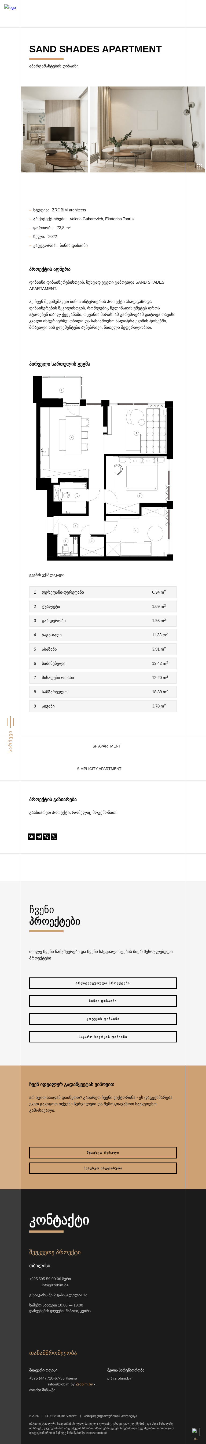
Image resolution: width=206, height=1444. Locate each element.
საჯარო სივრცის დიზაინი (103, 1036)
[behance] (46, 1327)
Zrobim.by (84, 1384)
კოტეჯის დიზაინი (103, 1018)
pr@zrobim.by (119, 1378)
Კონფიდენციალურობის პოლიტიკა (110, 1415)
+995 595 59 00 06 (45, 1279)
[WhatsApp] (31, 1285)
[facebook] (72, 1327)
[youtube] (59, 1327)
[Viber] (46, 836)
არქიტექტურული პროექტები (103, 983)
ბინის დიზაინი (103, 1000)
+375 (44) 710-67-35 (47, 1378)
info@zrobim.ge (55, 1285)
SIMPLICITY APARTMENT (99, 769)
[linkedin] (110, 1327)
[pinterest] (98, 1327)
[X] (54, 836)
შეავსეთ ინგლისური (103, 1168)
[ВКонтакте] (31, 836)
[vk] (85, 1327)
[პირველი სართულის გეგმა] (103, 467)
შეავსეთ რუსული (103, 1152)
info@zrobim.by (61, 1384)
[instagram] (33, 1327)
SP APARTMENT (107, 746)
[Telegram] (39, 836)
